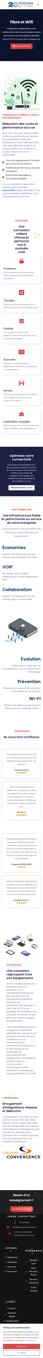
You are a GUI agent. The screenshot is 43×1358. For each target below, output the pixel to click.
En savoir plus (30, 1340)
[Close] (40, 1325)
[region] (21, 1341)
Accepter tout (22, 1346)
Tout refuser (21, 1353)
